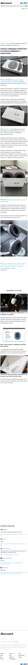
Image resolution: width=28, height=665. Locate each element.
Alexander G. (5, 567)
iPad (19, 653)
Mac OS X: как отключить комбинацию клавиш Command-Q (11, 543)
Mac (1, 657)
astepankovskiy (6, 548)
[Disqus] (14, 407)
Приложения (21, 655)
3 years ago (16, 554)
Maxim (3, 539)
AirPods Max (10, 263)
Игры (1, 655)
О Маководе (12, 658)
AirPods (4, 263)
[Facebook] (21, 3)
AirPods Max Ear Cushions (19, 263)
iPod (10, 655)
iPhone (2, 658)
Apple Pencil (7, 266)
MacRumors (8, 129)
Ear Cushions (20, 266)
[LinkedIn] (25, 3)
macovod (2, 268)
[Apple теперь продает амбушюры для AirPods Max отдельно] (14, 334)
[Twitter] (23, 3)
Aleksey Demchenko (7, 558)
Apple (1, 266)
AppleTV (11, 657)
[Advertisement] (14, 25)
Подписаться (25, 8)
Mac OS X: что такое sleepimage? (6, 554)
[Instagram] (26, 3)
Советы (11, 653)
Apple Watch (13, 266)
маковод (14, 268)
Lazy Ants (16, 641)
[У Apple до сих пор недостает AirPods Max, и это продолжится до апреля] (14, 303)
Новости (2, 653)
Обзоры (20, 657)
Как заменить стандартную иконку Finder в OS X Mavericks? (11, 534)
